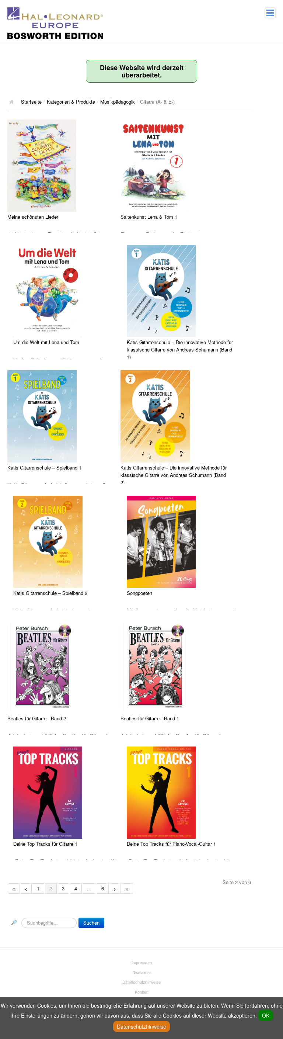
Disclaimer (141, 972)
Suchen (91, 922)
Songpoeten (139, 592)
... (89, 888)
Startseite (31, 101)
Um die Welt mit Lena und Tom (46, 342)
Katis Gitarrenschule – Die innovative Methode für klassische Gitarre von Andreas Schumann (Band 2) (173, 475)
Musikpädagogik (117, 101)
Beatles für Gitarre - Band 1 (149, 718)
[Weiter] (114, 888)
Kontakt (142, 992)
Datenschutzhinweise (141, 982)
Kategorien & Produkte (71, 101)
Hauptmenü (270, 12)
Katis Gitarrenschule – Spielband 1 (44, 467)
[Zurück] (26, 888)
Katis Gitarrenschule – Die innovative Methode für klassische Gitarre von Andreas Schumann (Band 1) (180, 349)
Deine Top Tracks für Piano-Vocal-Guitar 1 (171, 843)
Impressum (142, 962)
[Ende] (127, 888)
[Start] (14, 888)
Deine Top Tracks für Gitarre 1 (45, 843)
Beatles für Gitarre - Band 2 (36, 718)
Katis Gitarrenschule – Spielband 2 (50, 592)
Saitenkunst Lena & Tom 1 (148, 216)
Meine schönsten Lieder (32, 216)
